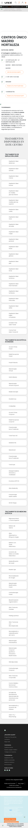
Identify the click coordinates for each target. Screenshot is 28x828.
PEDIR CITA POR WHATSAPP (15, 96)
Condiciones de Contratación (14, 787)
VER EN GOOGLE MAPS (14, 72)
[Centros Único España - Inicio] (15, 730)
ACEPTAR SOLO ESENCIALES (11, 822)
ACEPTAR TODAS (10, 819)
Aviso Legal (21, 783)
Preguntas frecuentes (10, 737)
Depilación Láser (8, 758)
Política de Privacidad (9, 783)
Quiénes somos (8, 747)
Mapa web (7, 741)
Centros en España (9, 9)
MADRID (19, 9)
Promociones (8, 764)
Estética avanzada (9, 760)
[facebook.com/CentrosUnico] (5, 770)
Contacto (7, 739)
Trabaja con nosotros (10, 752)
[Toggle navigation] (2, 2)
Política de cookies (14, 785)
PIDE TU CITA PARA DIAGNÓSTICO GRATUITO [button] (14, 6)
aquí (10, 810)
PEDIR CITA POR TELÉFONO (15, 86)
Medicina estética (9, 762)
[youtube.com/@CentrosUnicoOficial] (9, 770)
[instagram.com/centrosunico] (7, 770)
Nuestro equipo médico (10, 749)
